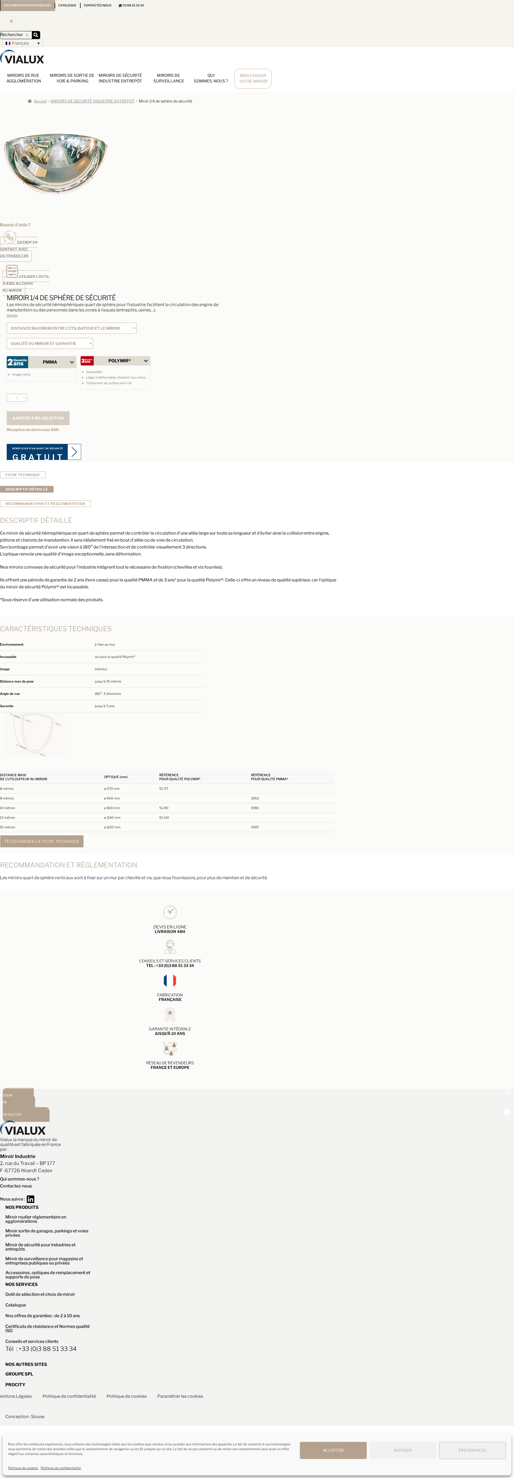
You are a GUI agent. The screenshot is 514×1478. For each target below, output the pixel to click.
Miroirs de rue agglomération (23, 78)
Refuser (403, 1450)
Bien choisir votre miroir (253, 78)
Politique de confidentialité (61, 1468)
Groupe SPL (19, 1374)
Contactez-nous (97, 5)
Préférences (473, 1450)
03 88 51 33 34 (133, 5)
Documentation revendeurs (27, 5)
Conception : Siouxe (24, 1416)
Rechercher (11, 34)
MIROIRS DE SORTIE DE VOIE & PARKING (72, 78)
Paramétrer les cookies (180, 1396)
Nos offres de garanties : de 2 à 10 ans (42, 1315)
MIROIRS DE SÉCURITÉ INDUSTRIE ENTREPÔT (121, 78)
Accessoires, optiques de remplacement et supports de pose (47, 1274)
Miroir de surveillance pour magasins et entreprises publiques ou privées (44, 1261)
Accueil (40, 101)
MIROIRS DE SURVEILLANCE (168, 78)
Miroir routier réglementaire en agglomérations (35, 1219)
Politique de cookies (23, 1468)
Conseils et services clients (31, 1341)
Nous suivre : (13, 1199)
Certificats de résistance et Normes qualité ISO (47, 1328)
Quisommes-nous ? (211, 78)
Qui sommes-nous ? (19, 1179)
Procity (15, 1384)
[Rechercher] (36, 35)
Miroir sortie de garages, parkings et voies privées (46, 1233)
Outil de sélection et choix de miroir (40, 1294)
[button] (23, 43)
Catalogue (67, 5)
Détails (12, 316)
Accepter (333, 1450)
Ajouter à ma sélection (38, 418)
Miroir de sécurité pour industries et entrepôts (40, 1247)
